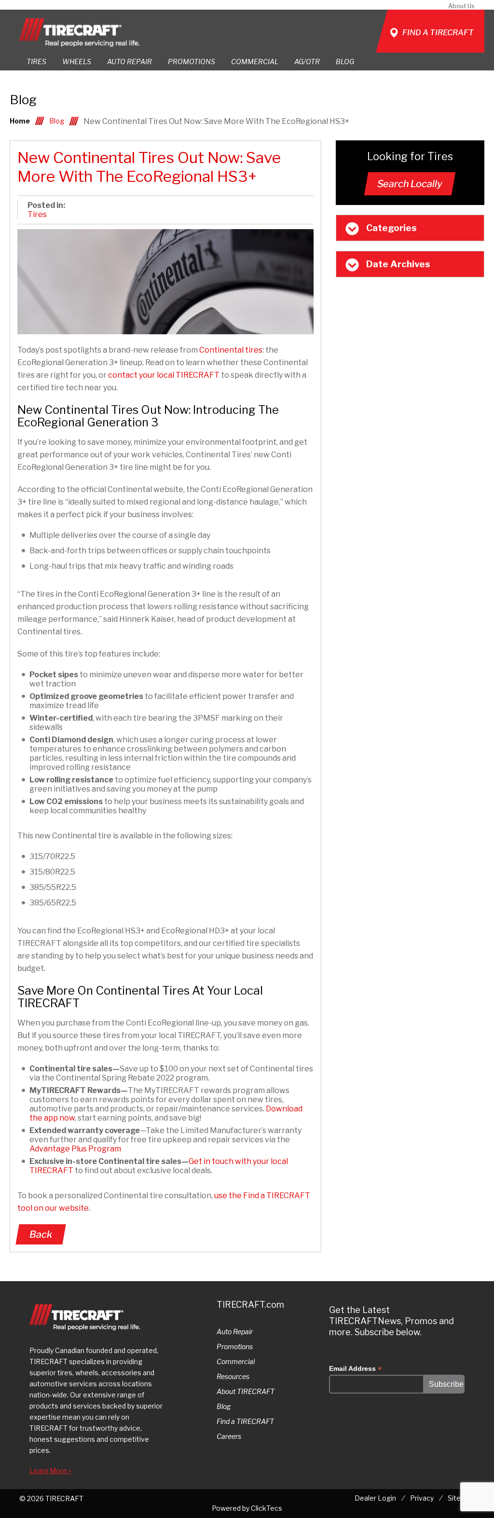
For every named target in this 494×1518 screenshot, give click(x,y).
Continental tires (230, 350)
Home (20, 121)
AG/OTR (307, 61)
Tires (37, 214)
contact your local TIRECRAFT (164, 375)
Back (40, 1234)
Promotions (235, 1346)
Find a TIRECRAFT (245, 1421)
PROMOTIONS (191, 61)
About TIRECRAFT (245, 1391)
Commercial (236, 1361)
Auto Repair (129, 61)
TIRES (36, 61)
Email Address (355, 1368)
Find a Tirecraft (438, 32)
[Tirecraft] (79, 32)
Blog (345, 61)
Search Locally (409, 184)
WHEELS (76, 61)
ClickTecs (266, 1508)
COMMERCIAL (254, 61)
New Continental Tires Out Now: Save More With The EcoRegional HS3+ (149, 167)
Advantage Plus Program (75, 1148)
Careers (229, 1436)
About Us (461, 6)
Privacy (422, 1498)
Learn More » (50, 1470)
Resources (233, 1376)
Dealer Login (375, 1498)
